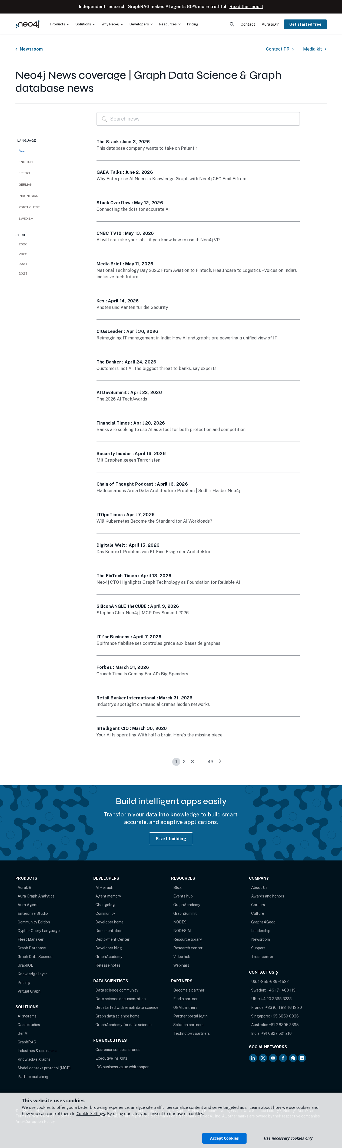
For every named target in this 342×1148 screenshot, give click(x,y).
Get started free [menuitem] (305, 24)
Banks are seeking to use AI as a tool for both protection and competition (171, 429)
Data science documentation (120, 999)
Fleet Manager (31, 939)
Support (258, 948)
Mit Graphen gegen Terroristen (128, 460)
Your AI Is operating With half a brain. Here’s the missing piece (160, 734)
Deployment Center (112, 939)
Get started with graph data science (126, 1007)
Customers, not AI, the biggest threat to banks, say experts (157, 368)
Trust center (262, 957)
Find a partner (185, 999)
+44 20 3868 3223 (275, 999)
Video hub (181, 957)
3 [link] (192, 761)
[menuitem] (60, 24)
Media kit (312, 49)
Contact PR (278, 49)
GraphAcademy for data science (123, 1025)
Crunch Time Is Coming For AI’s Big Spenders (142, 673)
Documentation (108, 931)
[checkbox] (51, 161)
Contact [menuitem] (248, 24)
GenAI (23, 1033)
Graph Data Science (35, 957)
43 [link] (210, 761)
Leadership (260, 931)
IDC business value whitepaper (122, 1067)
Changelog (105, 905)
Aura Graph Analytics (36, 896)
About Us (259, 887)
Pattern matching (33, 1076)
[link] (220, 762)
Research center (187, 948)
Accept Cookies (224, 1138)
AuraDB (24, 887)
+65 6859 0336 (285, 1016)
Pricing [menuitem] (192, 24)
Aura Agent (28, 905)
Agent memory (108, 896)
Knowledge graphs (34, 1059)
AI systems (27, 1016)
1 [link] (176, 761)
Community (105, 913)
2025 (23, 254)
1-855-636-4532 (273, 981)
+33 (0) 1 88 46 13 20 (283, 1007)
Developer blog (108, 948)
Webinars (181, 965)
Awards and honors (267, 896)
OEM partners (185, 1007)
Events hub (183, 896)
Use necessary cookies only (288, 1138)
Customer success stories (117, 1049)
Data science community (116, 990)
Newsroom (31, 49)
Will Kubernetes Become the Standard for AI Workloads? (154, 521)
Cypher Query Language (39, 931)
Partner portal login (190, 1016)
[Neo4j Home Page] (27, 24)
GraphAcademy (108, 957)
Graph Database (32, 948)
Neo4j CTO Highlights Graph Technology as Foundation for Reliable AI (168, 582)
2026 (23, 244)
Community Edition (34, 922)
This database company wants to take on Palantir (147, 148)
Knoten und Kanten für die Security (132, 307)
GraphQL (25, 965)
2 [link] (184, 761)
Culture (257, 913)
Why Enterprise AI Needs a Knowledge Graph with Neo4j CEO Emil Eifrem (171, 178)
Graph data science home (117, 1016)
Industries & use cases (37, 1051)
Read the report (246, 6)
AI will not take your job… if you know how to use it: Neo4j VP (158, 239)
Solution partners (188, 1025)
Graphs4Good (263, 922)
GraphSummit (185, 913)
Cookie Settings (91, 1113)
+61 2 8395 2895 (284, 1025)
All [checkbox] (22, 150)
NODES (180, 922)
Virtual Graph (29, 991)
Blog (177, 887)
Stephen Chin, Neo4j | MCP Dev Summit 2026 (143, 612)
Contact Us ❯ (263, 972)
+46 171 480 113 (281, 990)
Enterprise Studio (33, 913)
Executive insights (111, 1058)
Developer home (109, 922)
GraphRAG (27, 1042)
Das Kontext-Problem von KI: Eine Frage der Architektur (154, 551)
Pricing (24, 982)
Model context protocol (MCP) (44, 1068)
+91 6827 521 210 (276, 1033)
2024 (23, 264)
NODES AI (182, 931)
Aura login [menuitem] (271, 24)
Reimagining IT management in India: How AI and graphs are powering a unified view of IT (187, 338)
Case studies (29, 1025)
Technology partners (191, 1033)
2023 (23, 273)
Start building (171, 838)
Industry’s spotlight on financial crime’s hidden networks (153, 704)
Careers (258, 905)
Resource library (187, 939)
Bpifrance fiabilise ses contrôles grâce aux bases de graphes (158, 643)
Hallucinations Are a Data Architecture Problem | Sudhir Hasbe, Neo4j (168, 490)
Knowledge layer (32, 974)
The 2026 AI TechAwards (122, 399)
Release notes (108, 965)
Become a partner (188, 990)
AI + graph (104, 887)
